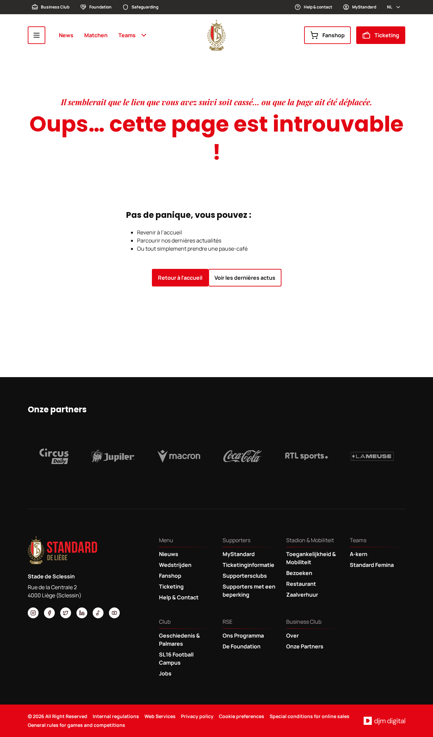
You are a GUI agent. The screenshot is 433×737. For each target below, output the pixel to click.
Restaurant (301, 584)
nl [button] (389, 7)
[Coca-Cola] (243, 456)
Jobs (165, 673)
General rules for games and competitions (76, 725)
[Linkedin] (81, 612)
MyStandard (364, 7)
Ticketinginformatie (248, 565)
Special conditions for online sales (309, 716)
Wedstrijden (175, 565)
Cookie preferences (241, 716)
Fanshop (333, 35)
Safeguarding (145, 7)
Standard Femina (372, 565)
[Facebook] (49, 612)
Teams (127, 35)
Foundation (100, 7)
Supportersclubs (245, 575)
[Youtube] (114, 612)
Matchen (96, 35)
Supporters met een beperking (249, 590)
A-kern (358, 554)
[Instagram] (33, 612)
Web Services (160, 716)
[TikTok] (98, 612)
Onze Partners (304, 646)
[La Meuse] (372, 456)
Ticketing (386, 35)
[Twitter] (65, 612)
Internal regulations (116, 716)
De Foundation (241, 646)
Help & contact (318, 7)
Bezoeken (299, 573)
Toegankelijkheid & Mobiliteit (311, 558)
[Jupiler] (113, 456)
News (66, 35)
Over (292, 635)
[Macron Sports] (179, 456)
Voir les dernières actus (244, 277)
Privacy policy (197, 716)
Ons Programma (243, 635)
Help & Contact (179, 597)
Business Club (55, 7)
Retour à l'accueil (180, 277)
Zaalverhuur (302, 594)
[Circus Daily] (54, 456)
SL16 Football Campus (176, 658)
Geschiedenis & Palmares (179, 639)
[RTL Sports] (307, 456)
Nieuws (168, 554)
